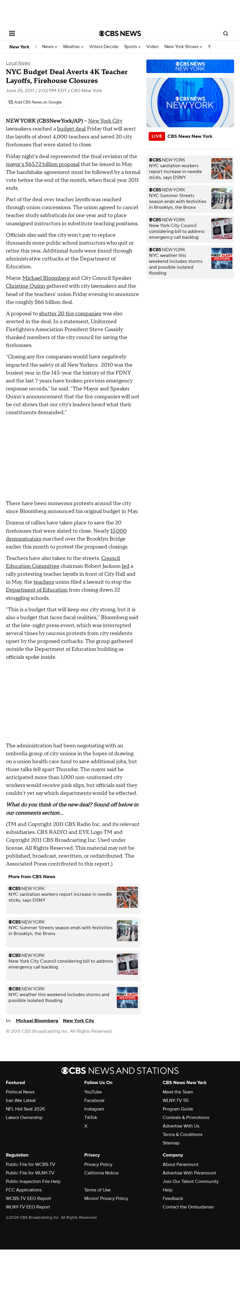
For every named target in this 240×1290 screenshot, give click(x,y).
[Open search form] (225, 33)
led (125, 566)
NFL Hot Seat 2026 (25, 1109)
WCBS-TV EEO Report (28, 1198)
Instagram (94, 1109)
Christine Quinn (25, 286)
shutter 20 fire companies (70, 313)
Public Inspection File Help (33, 1181)
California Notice (101, 1173)
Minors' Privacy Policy (106, 1198)
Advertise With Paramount (189, 1173)
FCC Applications (24, 1190)
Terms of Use (97, 1190)
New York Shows (182, 47)
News (48, 47)
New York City (105, 121)
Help (167, 1190)
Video (152, 47)
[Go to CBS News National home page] (120, 33)
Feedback (173, 1198)
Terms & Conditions (182, 1134)
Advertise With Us (181, 1126)
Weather (72, 47)
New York (19, 47)
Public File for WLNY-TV (30, 1173)
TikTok (90, 1117)
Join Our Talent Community (191, 1181)
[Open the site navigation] (46, 33)
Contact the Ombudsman (188, 1207)
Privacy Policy (98, 1164)
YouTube (93, 1092)
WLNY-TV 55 (175, 1100)
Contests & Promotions (186, 1117)
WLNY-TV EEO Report (28, 1207)
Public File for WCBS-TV (30, 1164)
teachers (43, 582)
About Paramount (180, 1164)
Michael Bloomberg (46, 278)
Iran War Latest (21, 1100)
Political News (20, 1092)
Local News (18, 63)
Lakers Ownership (24, 1117)
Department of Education (37, 590)
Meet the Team (178, 1092)
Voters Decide (103, 47)
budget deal (71, 129)
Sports (131, 47)
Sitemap (171, 1143)
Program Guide (178, 1109)
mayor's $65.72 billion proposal (43, 164)
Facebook (94, 1100)
